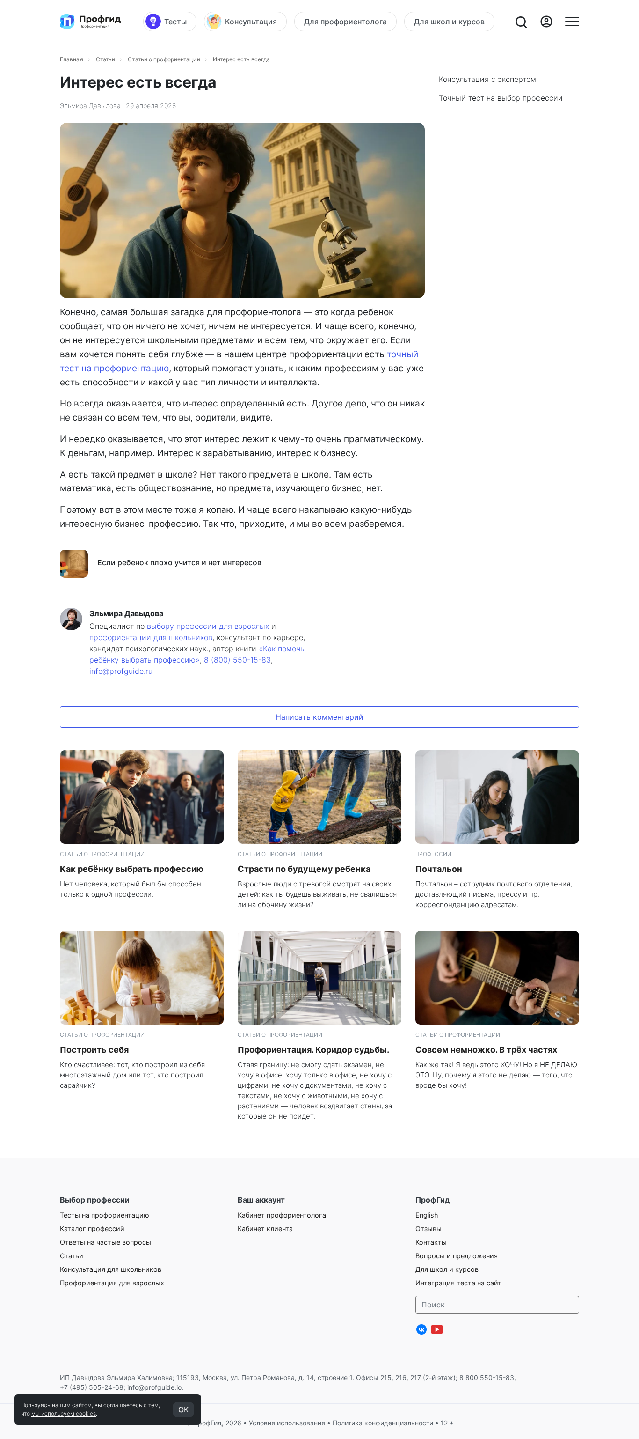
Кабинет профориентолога (282, 1215)
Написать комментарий (319, 717)
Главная (71, 59)
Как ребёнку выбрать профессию (131, 869)
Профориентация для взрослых (112, 1283)
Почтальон (438, 869)
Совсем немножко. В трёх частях (486, 1050)
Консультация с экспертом (487, 79)
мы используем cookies (63, 1413)
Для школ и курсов (447, 1269)
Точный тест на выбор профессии (501, 98)
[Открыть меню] (572, 22)
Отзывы (428, 1228)
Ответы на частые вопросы (105, 1242)
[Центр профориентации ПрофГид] (90, 21)
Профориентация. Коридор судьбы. (313, 1050)
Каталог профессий (92, 1228)
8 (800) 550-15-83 (237, 659)
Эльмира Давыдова (90, 106)
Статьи (106, 59)
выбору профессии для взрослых (208, 626)
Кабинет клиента (265, 1228)
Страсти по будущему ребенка (304, 869)
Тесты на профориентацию (104, 1215)
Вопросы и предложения (456, 1256)
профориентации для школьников (150, 637)
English (426, 1215)
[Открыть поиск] (521, 21)
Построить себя (94, 1050)
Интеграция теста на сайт (458, 1283)
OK (183, 1409)
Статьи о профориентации (164, 59)
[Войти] (546, 21)
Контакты (431, 1242)
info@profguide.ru (120, 671)
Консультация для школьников (110, 1269)
